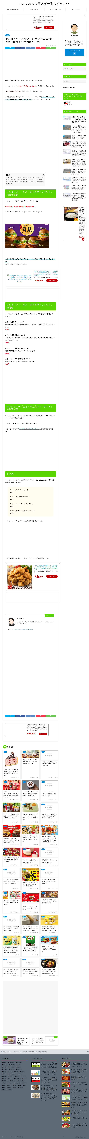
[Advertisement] (30, 65)
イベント (10, 1071)
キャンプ (22, 1071)
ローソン (24, 1083)
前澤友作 (9, 1085)
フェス (25, 1078)
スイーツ (11, 1076)
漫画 (15, 1087)
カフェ (16, 1071)
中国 (4, 1085)
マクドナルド (5, 1080)
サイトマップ (76, 9)
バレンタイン (18, 1078)
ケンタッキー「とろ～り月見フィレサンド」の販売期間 (26, 177)
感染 (20, 1085)
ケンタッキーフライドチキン (29, 429)
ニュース (10, 1078)
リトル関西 (17, 1083)
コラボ (4, 1073)
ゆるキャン (5, 1069)
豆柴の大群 (21, 1087)
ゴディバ (19, 1073)
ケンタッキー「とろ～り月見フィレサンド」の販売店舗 (26, 181)
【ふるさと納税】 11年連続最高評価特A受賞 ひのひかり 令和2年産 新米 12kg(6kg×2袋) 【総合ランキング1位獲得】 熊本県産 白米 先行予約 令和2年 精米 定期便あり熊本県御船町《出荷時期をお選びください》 (82, 220)
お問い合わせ (34, 9)
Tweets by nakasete (69, 87)
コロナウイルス (12, 1073)
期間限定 (9, 1087)
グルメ (7, 35)
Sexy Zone (19, 1062)
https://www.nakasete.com (23, 629)
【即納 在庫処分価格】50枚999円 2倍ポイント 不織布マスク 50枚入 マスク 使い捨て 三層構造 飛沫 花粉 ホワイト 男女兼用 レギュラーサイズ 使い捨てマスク (37, 727)
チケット (18, 1076)
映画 (4, 1087)
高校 (4, 1089)
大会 (15, 1085)
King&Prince (11, 1062)
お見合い (5, 1067)
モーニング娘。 (21, 1080)
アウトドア (19, 1069)
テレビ (24, 1076)
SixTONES (5, 1064)
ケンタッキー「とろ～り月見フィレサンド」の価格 (25, 179)
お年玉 (19, 1064)
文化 (25, 1085)
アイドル (12, 1069)
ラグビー (10, 1083)
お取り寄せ (12, 1064)
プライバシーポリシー (55, 9)
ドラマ (4, 1078)
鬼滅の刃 (9, 1089)
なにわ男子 (12, 1067)
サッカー (5, 1076)
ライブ (4, 1083)
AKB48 (4, 1062)
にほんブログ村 (67, 104)
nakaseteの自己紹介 (13, 9)
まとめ (10, 184)
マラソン (13, 1080)
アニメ (4, 1071)
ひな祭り (19, 1067)
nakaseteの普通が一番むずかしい (44, 3)
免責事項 (19, 1136)
